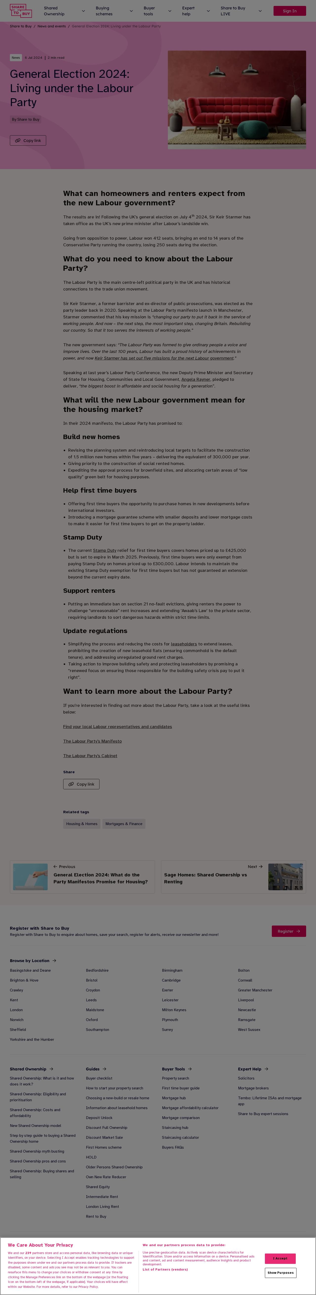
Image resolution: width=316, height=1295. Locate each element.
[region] (158, 1266)
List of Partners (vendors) (165, 1270)
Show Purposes (281, 1273)
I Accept (280, 1258)
